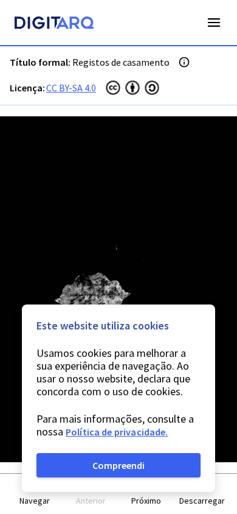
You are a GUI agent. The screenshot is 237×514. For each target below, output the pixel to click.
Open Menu (214, 22)
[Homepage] (54, 24)
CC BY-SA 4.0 (71, 88)
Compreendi (118, 465)
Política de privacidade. (117, 432)
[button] (35, 494)
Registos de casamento (121, 62)
